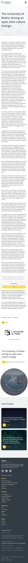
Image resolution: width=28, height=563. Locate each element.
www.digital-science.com (7, 541)
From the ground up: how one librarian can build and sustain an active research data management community (13, 440)
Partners (3, 524)
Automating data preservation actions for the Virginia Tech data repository (14, 419)
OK (14, 286)
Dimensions (10, 545)
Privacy (2, 560)
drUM (15, 124)
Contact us (3, 522)
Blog (2, 507)
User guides (4, 515)
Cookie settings (8, 560)
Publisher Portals (5, 498)
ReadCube (9, 550)
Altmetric (3, 545)
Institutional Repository (6, 496)
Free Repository (4, 494)
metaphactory (18, 548)
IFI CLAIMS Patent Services (7, 548)
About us (3, 521)
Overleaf (3, 550)
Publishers (3, 486)
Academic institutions (6, 481)
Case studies (4, 509)
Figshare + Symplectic (6, 499)
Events (2, 513)
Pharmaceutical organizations (7, 484)
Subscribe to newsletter (6, 475)
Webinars (3, 511)
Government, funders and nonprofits (9, 482)
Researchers (4, 488)
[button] (2, 471)
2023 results (12, 195)
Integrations (4, 501)
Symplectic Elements (18, 550)
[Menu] (25, 2)
